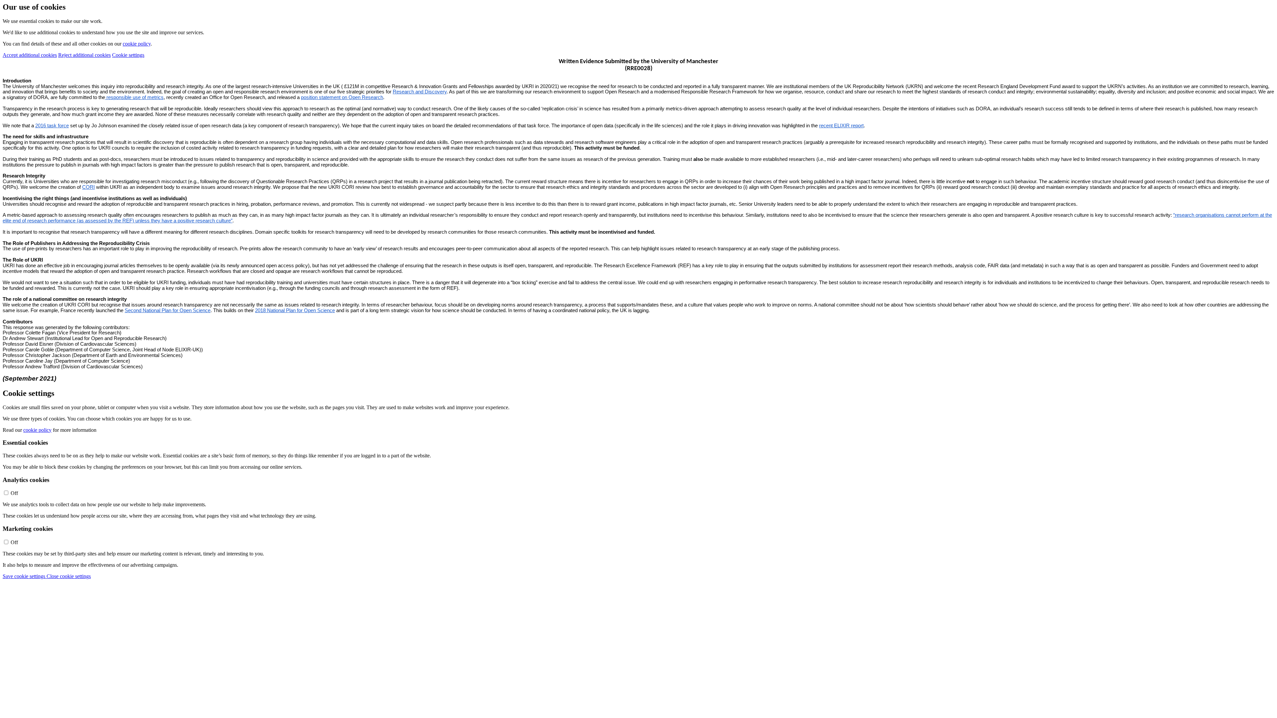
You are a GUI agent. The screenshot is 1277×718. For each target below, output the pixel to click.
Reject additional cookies (84, 55)
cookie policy (137, 44)
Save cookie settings (25, 576)
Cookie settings (128, 55)
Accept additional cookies (30, 55)
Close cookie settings (69, 576)
